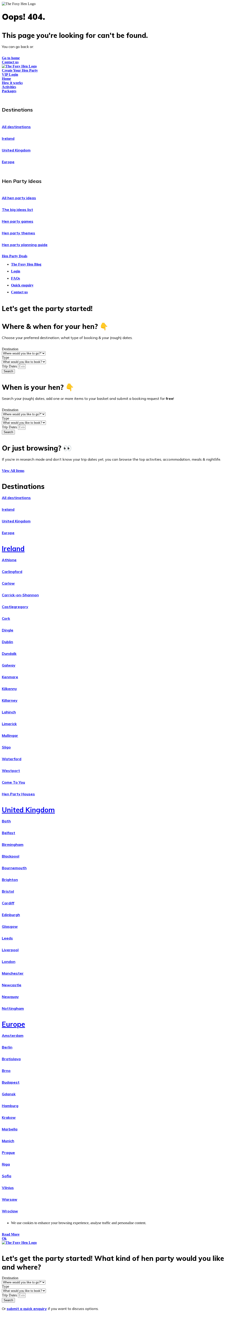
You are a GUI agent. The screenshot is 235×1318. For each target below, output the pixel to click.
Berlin (7, 1047)
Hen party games (17, 221)
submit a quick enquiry (27, 1308)
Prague (8, 1152)
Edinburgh (11, 914)
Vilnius (8, 1187)
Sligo (6, 747)
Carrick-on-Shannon (20, 595)
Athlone (9, 560)
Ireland (8, 138)
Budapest (11, 1082)
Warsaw (9, 1199)
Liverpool (10, 950)
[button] (117, 109)
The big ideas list (17, 209)
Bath (6, 821)
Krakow (9, 1117)
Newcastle (11, 985)
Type (5, 357)
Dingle (7, 630)
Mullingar (10, 735)
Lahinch (9, 712)
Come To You (13, 782)
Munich (8, 1141)
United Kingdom (16, 150)
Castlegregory (15, 606)
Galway (8, 665)
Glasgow (10, 926)
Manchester (13, 973)
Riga (6, 1164)
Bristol (8, 891)
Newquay (10, 996)
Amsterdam (12, 1035)
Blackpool (10, 856)
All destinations (16, 126)
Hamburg (10, 1105)
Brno (6, 1070)
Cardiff (8, 903)
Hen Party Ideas (22, 181)
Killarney (9, 700)
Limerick (9, 723)
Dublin (7, 641)
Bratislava (11, 1059)
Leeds (7, 938)
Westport (11, 770)
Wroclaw (10, 1211)
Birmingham (12, 844)
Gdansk (9, 1094)
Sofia (6, 1176)
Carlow (8, 583)
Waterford (11, 759)
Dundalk (9, 653)
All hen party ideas (19, 198)
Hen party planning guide (25, 244)
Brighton (10, 879)
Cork (6, 618)
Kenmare (10, 677)
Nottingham (13, 1008)
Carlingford (12, 571)
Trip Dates (10, 366)
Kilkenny (9, 688)
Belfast (8, 832)
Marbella (9, 1129)
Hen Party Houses (18, 794)
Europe (8, 162)
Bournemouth (14, 868)
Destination (10, 349)
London (8, 961)
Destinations (17, 110)
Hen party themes (18, 233)
